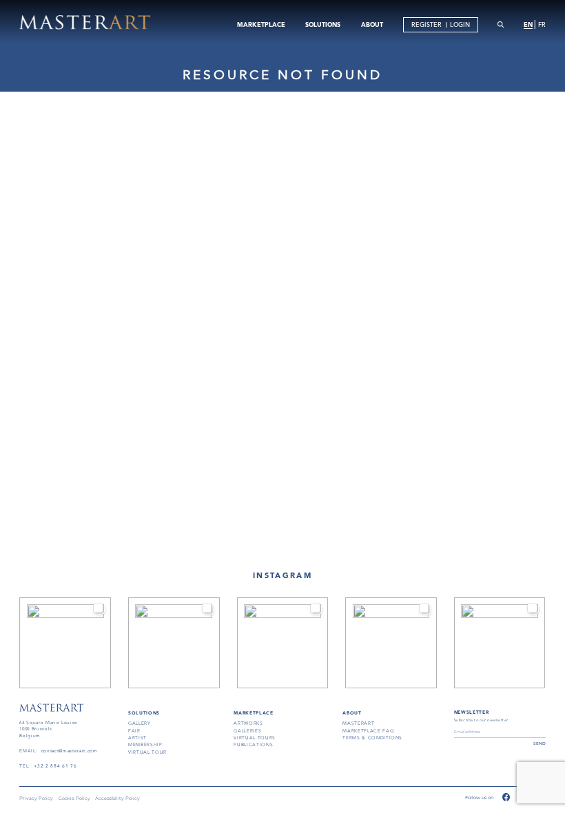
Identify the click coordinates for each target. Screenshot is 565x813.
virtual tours (255, 738)
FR (542, 24)
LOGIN (460, 24)
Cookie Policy (74, 798)
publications (253, 745)
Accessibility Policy (117, 798)
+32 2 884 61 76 (55, 766)
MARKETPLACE (261, 24)
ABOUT (372, 24)
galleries (247, 731)
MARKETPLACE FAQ (368, 731)
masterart (358, 723)
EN (528, 24)
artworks (248, 723)
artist (137, 738)
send (539, 743)
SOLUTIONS (322, 24)
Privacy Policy (36, 798)
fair (134, 731)
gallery (139, 723)
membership (145, 745)
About (351, 713)
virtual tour (147, 752)
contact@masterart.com (69, 751)
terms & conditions (372, 738)
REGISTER (426, 24)
